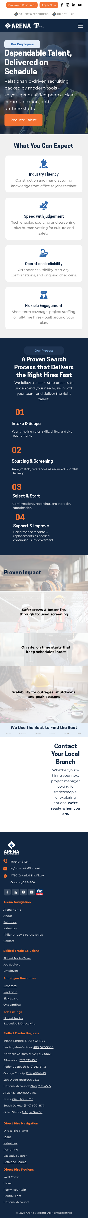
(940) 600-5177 (22, 1099)
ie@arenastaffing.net (25, 868)
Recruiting (10, 1149)
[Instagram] (68, 5)
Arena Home (12, 909)
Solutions (9, 922)
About (7, 915)
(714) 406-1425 (36, 1073)
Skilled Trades (13, 1018)
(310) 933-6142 (36, 1066)
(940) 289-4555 (40, 1086)
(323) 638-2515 (28, 1060)
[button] (22, 44)
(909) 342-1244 (20, 861)
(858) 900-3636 (29, 1079)
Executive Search (15, 1155)
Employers (10, 970)
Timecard (10, 986)
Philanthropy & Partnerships (23, 934)
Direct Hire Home (15, 1130)
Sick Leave (10, 998)
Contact (8, 940)
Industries (10, 928)
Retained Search (14, 1162)
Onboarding (12, 1004)
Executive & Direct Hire (19, 1023)
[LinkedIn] (74, 5)
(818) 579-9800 (43, 1047)
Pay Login (10, 992)
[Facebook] (62, 5)
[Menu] (80, 25)
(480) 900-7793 (26, 1092)
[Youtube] (80, 5)
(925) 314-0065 (41, 1053)
